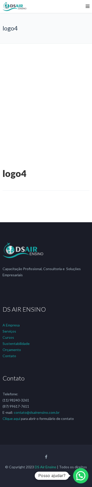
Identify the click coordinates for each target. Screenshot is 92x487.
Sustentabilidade (16, 343)
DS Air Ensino (45, 467)
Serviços (9, 331)
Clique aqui (11, 418)
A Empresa (11, 325)
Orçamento (12, 349)
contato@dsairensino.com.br (37, 412)
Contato (9, 356)
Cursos (8, 337)
